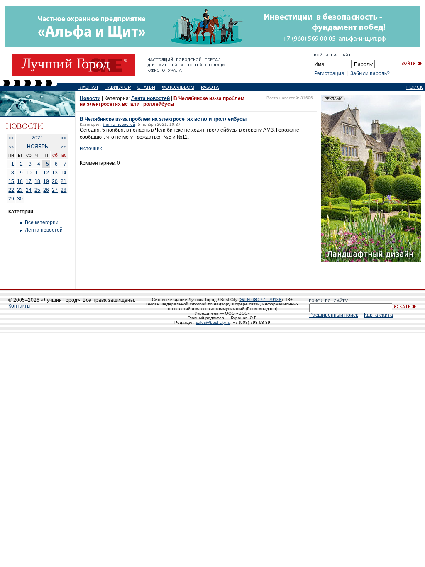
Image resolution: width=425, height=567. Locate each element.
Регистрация (329, 73)
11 (37, 173)
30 (20, 199)
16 (20, 181)
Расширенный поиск (333, 315)
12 (46, 173)
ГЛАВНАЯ (88, 87)
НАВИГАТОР (118, 87)
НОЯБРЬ (37, 146)
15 (11, 181)
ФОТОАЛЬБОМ (178, 87)
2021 (37, 138)
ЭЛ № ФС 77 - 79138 (260, 299)
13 (55, 173)
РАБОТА (210, 87)
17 (29, 181)
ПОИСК (414, 87)
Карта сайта (378, 315)
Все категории (42, 222)
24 (29, 190)
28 (63, 190)
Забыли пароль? (370, 73)
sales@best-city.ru (213, 322)
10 (29, 173)
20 (55, 181)
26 (46, 190)
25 (37, 190)
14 (63, 173)
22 (11, 190)
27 (55, 190)
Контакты (19, 306)
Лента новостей (44, 230)
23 (20, 190)
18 (37, 181)
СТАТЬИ (146, 87)
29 (11, 199)
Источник (91, 149)
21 (63, 181)
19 (46, 181)
